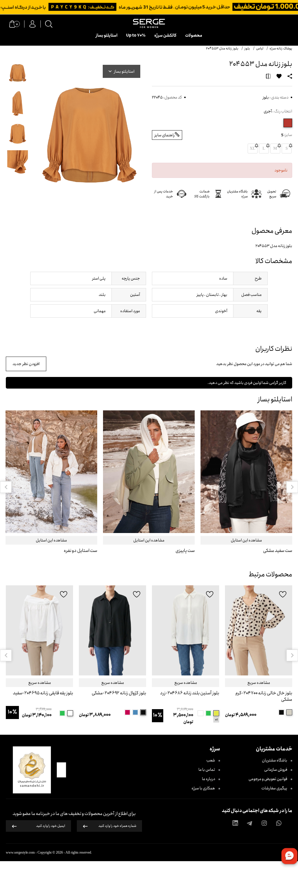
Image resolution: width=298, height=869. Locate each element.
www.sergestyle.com (20, 852)
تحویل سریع (271, 194)
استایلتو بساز (106, 35)
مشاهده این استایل (246, 540)
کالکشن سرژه (165, 35)
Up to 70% (136, 35)
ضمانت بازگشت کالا (202, 194)
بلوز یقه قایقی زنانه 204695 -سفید (43, 693)
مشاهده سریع (258, 683)
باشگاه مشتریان (275, 760)
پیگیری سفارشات (274, 788)
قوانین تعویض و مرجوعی (268, 779)
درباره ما (209, 779)
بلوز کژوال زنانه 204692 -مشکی (119, 693)
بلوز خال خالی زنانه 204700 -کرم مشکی (263, 696)
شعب (211, 760)
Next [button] (292, 487)
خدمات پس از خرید (163, 194)
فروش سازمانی (276, 769)
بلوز (266, 97)
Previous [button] (6, 487)
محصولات (193, 35)
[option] (246, 487)
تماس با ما (207, 769)
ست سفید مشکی (277, 551)
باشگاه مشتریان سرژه (237, 194)
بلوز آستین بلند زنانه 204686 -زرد (189, 693)
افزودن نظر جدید (26, 364)
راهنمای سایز (165, 135)
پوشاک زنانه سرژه (280, 48)
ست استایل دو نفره (80, 551)
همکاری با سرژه (203, 788)
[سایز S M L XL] (258, 630)
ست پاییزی (185, 551)
